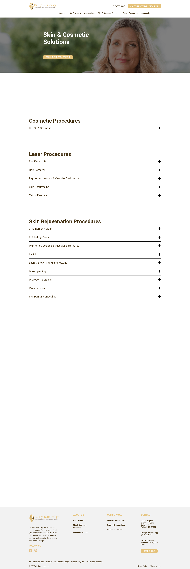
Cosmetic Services (114, 530)
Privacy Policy (141, 566)
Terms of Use (156, 566)
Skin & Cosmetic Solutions (109, 13)
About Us (62, 13)
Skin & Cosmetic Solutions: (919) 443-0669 (149, 542)
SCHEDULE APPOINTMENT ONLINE (144, 6)
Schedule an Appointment (58, 57)
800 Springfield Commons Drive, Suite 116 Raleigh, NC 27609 (49, 407)
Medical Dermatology (116, 520)
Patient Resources (130, 13)
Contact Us (145, 13)
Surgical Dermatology (116, 525)
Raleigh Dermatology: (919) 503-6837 (150, 534)
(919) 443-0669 (36, 412)
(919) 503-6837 (119, 6)
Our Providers (75, 13)
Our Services (89, 13)
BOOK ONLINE (149, 551)
